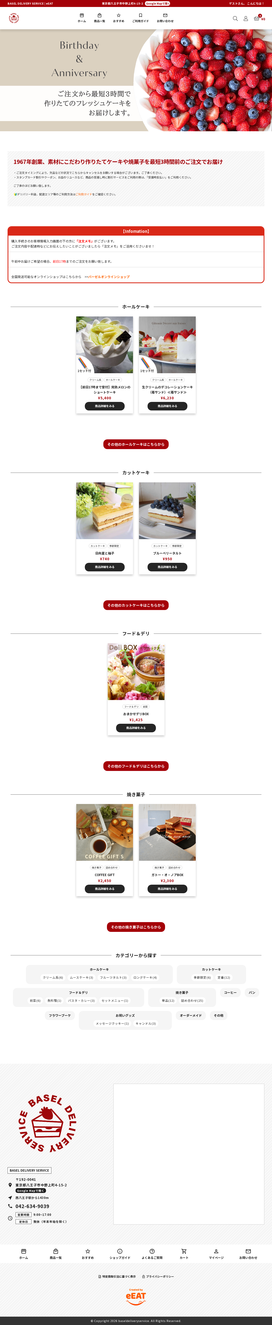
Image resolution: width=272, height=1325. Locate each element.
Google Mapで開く (158, 3)
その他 (218, 1015)
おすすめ (118, 21)
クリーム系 (95, 379)
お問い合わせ (165, 21)
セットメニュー (115, 1000)
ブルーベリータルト (167, 553)
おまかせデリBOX (136, 713)
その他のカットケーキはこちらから (136, 605)
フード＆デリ (131, 706)
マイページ (216, 1257)
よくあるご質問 (152, 1257)
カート (184, 1257)
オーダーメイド (191, 1015)
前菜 (145, 706)
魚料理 (54, 1000)
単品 (168, 1000)
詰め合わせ (112, 867)
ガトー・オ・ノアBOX (167, 874)
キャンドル (146, 1023)
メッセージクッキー (112, 1023)
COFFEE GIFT (105, 874)
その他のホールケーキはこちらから (136, 444)
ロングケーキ (145, 977)
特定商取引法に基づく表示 (119, 1276)
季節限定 (114, 545)
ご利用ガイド (140, 21)
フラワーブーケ (60, 1015)
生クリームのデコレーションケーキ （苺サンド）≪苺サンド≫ (167, 390)
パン (252, 992)
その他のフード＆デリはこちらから (136, 766)
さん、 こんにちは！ (247, 3)
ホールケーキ (113, 379)
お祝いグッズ (125, 1015)
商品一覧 (99, 21)
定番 (224, 977)
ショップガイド (120, 1257)
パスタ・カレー (81, 1000)
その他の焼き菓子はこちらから (136, 926)
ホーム (82, 21)
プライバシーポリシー (160, 1276)
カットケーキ (98, 545)
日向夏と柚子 (104, 553)
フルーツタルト (113, 977)
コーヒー (230, 992)
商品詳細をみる (104, 406)
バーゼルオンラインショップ (109, 276)
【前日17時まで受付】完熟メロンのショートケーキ (104, 390)
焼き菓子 (96, 867)
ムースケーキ (81, 977)
